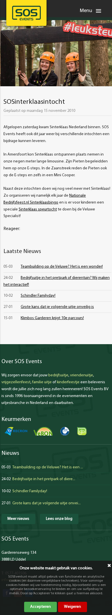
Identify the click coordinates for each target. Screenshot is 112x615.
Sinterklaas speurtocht (38, 209)
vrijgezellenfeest (15, 382)
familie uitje (42, 382)
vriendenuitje (81, 375)
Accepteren (40, 607)
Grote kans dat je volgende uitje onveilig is (57, 307)
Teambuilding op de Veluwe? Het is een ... (47, 467)
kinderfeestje (68, 382)
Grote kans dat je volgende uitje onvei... (46, 503)
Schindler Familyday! (38, 296)
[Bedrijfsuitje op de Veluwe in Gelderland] (26, 13)
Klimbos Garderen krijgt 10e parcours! (52, 318)
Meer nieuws (18, 519)
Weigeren (72, 607)
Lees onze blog (59, 519)
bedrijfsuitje (58, 375)
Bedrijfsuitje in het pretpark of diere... (43, 479)
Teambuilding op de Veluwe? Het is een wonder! (62, 267)
